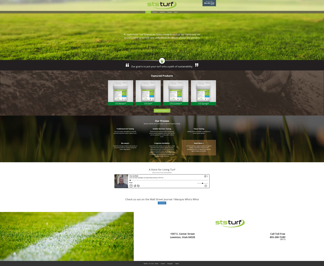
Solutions (162, 12)
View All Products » (162, 111)
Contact (169, 12)
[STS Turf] (162, 5)
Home (148, 12)
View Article (162, 203)
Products (154, 12)
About (176, 12)
